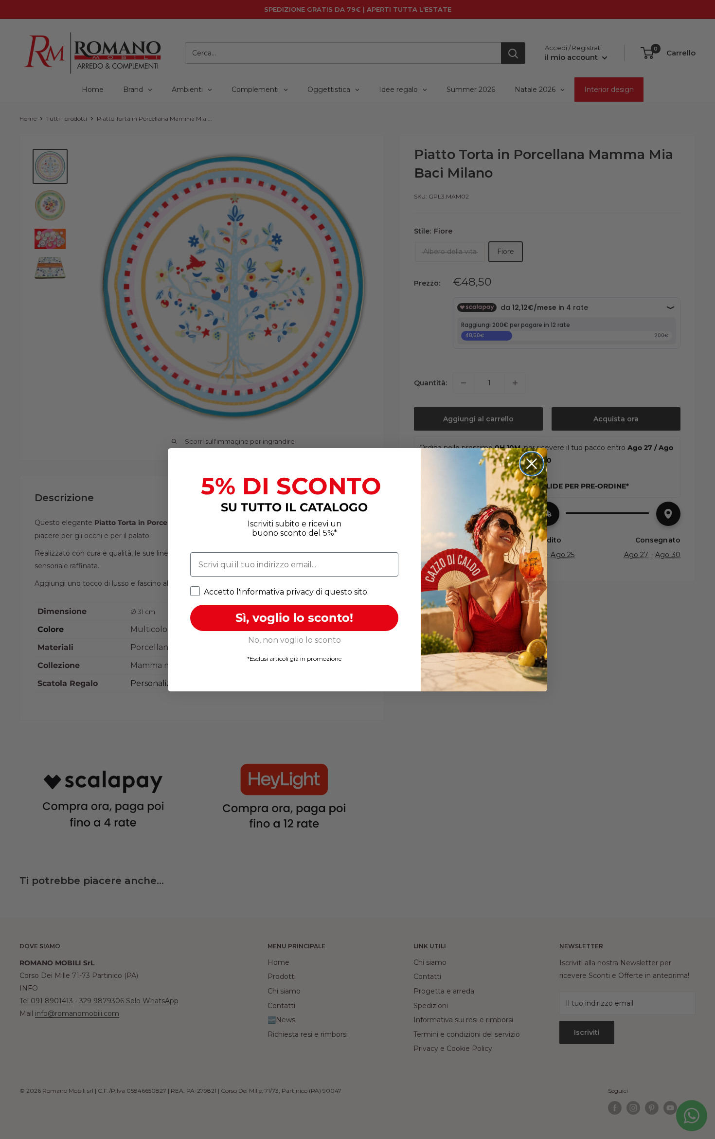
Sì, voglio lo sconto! (294, 618)
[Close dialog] (531, 463)
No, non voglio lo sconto (294, 640)
